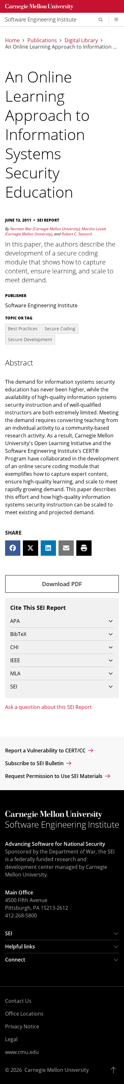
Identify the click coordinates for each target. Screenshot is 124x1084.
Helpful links (20, 946)
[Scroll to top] (115, 1070)
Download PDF (62, 584)
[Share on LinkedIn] (48, 548)
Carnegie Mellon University (56, 1069)
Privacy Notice (22, 1026)
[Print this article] (84, 548)
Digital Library (81, 40)
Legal (11, 1039)
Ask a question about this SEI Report (48, 707)
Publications (42, 40)
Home (12, 40)
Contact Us (18, 1000)
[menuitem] (43, 19)
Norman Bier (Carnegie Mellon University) (45, 229)
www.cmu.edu (22, 1052)
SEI (8, 933)
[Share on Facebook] (12, 548)
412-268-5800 (21, 915)
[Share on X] (30, 548)
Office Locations (24, 1013)
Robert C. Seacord (77, 234)
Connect (15, 959)
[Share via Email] (66, 548)
